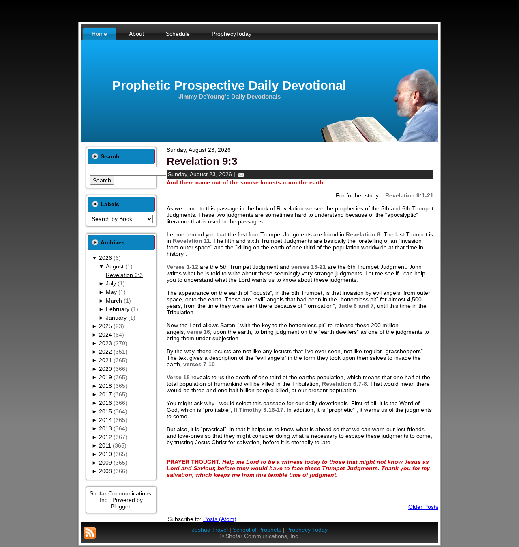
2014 (105, 420)
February (117, 309)
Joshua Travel (210, 529)
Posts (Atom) (219, 519)
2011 (105, 445)
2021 (105, 360)
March (114, 300)
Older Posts (423, 507)
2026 (105, 258)
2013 (105, 428)
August (115, 266)
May (111, 292)
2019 (105, 377)
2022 (105, 351)
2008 (105, 471)
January (116, 317)
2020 (105, 368)
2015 (105, 411)
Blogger (120, 506)
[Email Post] (241, 174)
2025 (105, 326)
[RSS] (89, 532)
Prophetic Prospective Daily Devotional (229, 85)
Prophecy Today (307, 529)
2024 (105, 334)
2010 (105, 454)
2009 (105, 462)
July (111, 283)
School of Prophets (257, 529)
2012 (105, 437)
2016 (105, 403)
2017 (105, 394)
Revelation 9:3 (124, 275)
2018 (105, 386)
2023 (105, 343)
